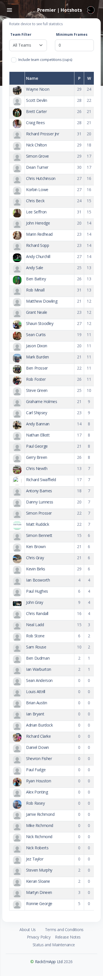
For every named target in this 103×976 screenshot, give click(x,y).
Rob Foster (35, 379)
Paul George (37, 446)
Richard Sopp (37, 245)
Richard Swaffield (41, 479)
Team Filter (20, 34)
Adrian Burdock (39, 725)
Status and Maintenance (54, 944)
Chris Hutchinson (41, 178)
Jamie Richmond (40, 814)
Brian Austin (36, 702)
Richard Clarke (38, 736)
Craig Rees (35, 122)
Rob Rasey (35, 803)
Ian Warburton (38, 669)
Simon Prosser (39, 513)
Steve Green (36, 390)
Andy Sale (34, 267)
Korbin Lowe (37, 189)
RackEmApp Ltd (49, 961)
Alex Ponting (37, 792)
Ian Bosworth (38, 580)
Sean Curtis (36, 334)
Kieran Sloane (38, 881)
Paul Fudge (35, 769)
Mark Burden (37, 357)
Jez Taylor (34, 859)
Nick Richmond (39, 836)
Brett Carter (36, 111)
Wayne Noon (37, 89)
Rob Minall (35, 290)
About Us (27, 929)
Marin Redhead (39, 234)
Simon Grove (37, 156)
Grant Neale (36, 312)
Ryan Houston (38, 780)
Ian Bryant (35, 714)
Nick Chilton (36, 145)
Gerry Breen (36, 457)
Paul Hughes (37, 591)
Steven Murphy (39, 870)
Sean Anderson (39, 680)
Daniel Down (37, 747)
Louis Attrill (35, 691)
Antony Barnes (39, 490)
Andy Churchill (38, 256)
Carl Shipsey (36, 412)
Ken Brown (35, 546)
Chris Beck (35, 200)
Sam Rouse (36, 647)
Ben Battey (36, 278)
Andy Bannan (37, 423)
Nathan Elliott (37, 435)
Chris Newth (36, 468)
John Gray (34, 602)
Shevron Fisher (39, 758)
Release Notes (68, 937)
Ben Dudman (37, 658)
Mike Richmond (39, 825)
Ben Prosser (37, 368)
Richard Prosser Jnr (42, 133)
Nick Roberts (37, 847)
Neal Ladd (35, 624)
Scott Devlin (36, 100)
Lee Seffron (36, 212)
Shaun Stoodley (39, 323)
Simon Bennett (39, 535)
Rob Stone (35, 635)
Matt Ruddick (37, 524)
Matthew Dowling (41, 301)
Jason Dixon (36, 345)
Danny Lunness (39, 502)
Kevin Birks (35, 569)
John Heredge (38, 223)
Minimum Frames (72, 34)
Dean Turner (37, 167)
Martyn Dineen (39, 892)
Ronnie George (39, 903)
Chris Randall (37, 613)
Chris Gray (35, 557)
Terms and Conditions (64, 929)
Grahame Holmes (41, 401)
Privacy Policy (38, 937)
